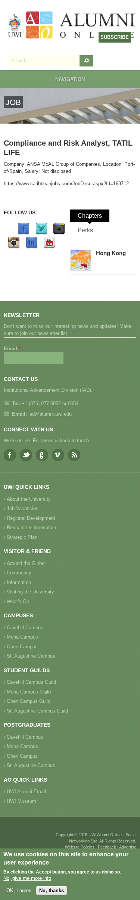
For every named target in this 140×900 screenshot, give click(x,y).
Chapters (90, 215)
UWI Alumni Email (26, 791)
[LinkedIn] (32, 247)
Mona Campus (22, 637)
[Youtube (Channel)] (49, 247)
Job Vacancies (22, 508)
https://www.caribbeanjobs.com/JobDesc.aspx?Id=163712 (66, 183)
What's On (18, 601)
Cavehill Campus (25, 627)
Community (19, 572)
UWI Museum (21, 801)
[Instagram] (14, 247)
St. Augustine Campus (31, 656)
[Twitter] (41, 233)
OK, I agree (18, 890)
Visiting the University (30, 592)
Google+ (42, 455)
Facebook (10, 455)
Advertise (127, 847)
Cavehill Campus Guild (31, 682)
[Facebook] (23, 233)
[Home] (71, 25)
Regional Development (31, 518)
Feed (74, 455)
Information (19, 582)
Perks (85, 230)
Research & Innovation (31, 527)
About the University (29, 499)
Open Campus (22, 646)
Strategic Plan (22, 537)
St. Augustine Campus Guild (37, 711)
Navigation (70, 79)
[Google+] (59, 233)
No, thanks (51, 890)
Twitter (26, 455)
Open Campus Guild (28, 701)
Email (12, 348)
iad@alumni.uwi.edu (50, 414)
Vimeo (58, 455)
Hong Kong (111, 253)
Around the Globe (25, 563)
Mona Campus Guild (29, 692)
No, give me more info (27, 878)
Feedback (107, 847)
